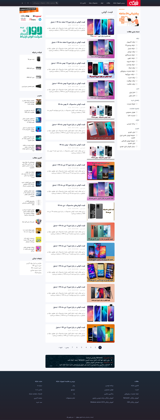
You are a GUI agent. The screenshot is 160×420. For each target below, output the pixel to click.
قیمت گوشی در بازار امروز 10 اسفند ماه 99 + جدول (68, 22)
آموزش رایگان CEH (133, 402)
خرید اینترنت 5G (36, 268)
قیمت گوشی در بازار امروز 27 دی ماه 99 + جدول (68, 165)
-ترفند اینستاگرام (130, 55)
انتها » (60, 347)
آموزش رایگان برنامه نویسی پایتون (102, 398)
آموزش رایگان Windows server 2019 (101, 402)
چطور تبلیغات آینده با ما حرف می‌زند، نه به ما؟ (28, 231)
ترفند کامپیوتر (131, 42)
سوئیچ (73, 390)
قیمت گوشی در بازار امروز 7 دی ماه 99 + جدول (69, 246)
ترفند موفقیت (131, 81)
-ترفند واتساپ (130, 65)
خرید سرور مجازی (35, 270)
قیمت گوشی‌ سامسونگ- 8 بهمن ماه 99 (71, 104)
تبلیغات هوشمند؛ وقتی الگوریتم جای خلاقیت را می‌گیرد (28, 249)
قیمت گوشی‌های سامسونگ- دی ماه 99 (71, 205)
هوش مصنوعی (130, 112)
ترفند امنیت (131, 78)
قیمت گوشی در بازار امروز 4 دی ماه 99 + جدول (69, 287)
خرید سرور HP (36, 265)
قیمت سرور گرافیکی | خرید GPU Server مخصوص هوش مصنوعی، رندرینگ (28, 184)
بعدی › (67, 347)
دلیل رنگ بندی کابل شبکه (28, 222)
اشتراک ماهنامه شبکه (35, 394)
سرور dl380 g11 (30, 77)
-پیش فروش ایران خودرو (127, 146)
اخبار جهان (132, 96)
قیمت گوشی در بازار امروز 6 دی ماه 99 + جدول (69, 266)
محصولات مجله (93, 3)
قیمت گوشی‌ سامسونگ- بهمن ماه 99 (72, 145)
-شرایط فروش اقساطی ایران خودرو (128, 142)
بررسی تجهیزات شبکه (119, 3)
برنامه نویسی (131, 124)
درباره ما (39, 385)
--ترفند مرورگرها (130, 74)
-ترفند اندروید (131, 61)
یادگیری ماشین (108, 394)
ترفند (102, 3)
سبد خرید (39, 402)
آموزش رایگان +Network (131, 398)
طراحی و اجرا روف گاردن (33, 263)
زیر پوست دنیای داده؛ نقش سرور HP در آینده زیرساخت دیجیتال (29, 240)
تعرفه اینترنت (131, 104)
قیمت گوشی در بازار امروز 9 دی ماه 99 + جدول (69, 225)
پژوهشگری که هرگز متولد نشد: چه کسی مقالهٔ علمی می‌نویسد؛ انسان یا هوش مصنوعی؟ (28, 164)
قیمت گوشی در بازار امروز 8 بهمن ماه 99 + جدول (68, 83)
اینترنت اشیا (131, 115)
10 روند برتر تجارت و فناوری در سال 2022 (29, 111)
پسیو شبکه (38, 272)
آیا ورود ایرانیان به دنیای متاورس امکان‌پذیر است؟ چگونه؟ (28, 129)
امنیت (137, 390)
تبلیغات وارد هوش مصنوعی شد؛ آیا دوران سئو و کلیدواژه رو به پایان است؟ (28, 174)
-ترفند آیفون (131, 58)
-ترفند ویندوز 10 (130, 45)
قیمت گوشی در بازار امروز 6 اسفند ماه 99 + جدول (68, 42)
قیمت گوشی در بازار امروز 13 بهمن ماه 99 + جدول (68, 63)
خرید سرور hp (31, 59)
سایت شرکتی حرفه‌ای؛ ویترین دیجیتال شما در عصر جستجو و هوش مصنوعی (28, 193)
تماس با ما (83, 3)
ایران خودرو (131, 132)
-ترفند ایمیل (131, 48)
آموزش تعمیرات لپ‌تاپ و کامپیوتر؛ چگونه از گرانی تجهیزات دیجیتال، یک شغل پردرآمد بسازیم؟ (28, 212)
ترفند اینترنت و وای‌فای (132, 394)
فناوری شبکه (135, 385)
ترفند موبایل (131, 52)
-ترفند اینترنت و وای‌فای (127, 71)
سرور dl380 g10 (30, 68)
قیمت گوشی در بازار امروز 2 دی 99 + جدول (70, 327)
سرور (70, 417)
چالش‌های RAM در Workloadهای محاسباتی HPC (28, 203)
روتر (74, 385)
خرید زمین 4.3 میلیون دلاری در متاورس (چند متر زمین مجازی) (28, 138)
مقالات (108, 3)
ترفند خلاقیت (131, 84)
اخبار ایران (132, 92)
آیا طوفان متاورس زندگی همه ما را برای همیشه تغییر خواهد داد (28, 120)
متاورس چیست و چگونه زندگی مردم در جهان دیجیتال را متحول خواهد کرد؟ (28, 147)
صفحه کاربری (38, 398)
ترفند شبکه (132, 68)
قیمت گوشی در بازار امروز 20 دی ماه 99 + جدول (68, 185)
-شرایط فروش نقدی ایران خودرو (127, 136)
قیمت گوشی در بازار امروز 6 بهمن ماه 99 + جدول (68, 124)
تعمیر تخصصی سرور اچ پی (28, 86)
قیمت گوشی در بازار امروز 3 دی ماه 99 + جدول (69, 307)
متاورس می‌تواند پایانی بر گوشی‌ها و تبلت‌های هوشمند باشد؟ (28, 102)
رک (74, 394)
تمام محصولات (70, 398)
